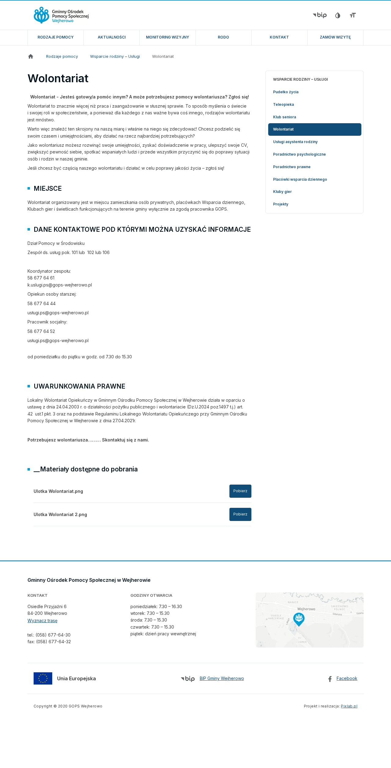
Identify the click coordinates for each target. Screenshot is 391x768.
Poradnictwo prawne (292, 166)
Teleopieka (283, 104)
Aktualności (112, 37)
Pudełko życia (285, 92)
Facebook (347, 678)
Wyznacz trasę (42, 620)
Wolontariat (163, 56)
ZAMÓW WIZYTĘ (335, 37)
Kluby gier (282, 191)
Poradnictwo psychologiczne (299, 154)
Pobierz (240, 491)
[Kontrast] (337, 15)
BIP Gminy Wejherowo (222, 678)
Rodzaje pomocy (56, 37)
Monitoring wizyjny (167, 37)
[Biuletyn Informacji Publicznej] (319, 15)
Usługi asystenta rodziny (295, 141)
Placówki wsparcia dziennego (300, 179)
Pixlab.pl (349, 706)
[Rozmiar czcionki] (352, 15)
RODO (223, 37)
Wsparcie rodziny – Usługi (115, 56)
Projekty (280, 204)
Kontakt (279, 37)
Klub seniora (284, 117)
